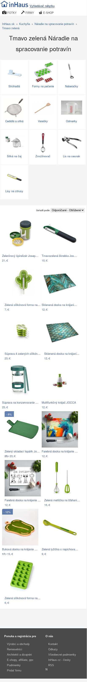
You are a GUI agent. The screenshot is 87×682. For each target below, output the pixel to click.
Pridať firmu (14, 670)
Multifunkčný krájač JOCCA (59, 402)
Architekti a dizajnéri (19, 654)
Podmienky (14, 665)
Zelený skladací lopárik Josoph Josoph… (30, 451)
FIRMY (29, 12)
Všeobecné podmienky (62, 654)
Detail (32, 261)
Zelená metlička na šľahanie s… (63, 500)
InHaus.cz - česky (59, 659)
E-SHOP (48, 12)
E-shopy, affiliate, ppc (20, 659)
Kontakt (53, 644)
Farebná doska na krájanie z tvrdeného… (30, 500)
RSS (51, 665)
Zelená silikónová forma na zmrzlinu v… (29, 305)
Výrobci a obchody (18, 644)
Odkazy (53, 649)
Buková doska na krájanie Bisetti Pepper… (28, 549)
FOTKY (12, 12)
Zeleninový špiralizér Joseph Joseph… (25, 256)
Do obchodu (17, 261)
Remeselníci (14, 649)
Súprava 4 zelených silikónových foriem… (30, 354)
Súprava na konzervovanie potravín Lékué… (29, 402)
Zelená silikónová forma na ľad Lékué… (29, 598)
